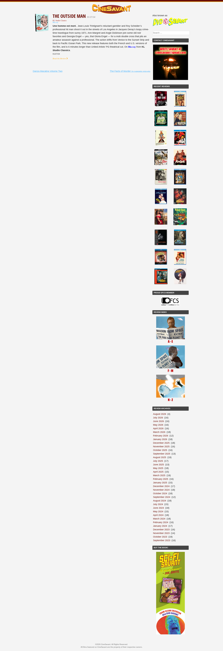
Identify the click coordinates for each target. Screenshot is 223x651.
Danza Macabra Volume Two (47, 71)
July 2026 (158, 417)
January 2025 (160, 482)
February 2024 (160, 522)
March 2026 (159, 432)
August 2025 (159, 457)
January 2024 (160, 526)
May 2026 (158, 425)
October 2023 (160, 536)
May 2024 (158, 511)
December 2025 (161, 443)
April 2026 (158, 428)
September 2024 (161, 497)
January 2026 (160, 439)
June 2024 (158, 508)
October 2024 (160, 493)
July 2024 (158, 504)
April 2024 (158, 515)
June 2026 (158, 421)
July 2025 (158, 461)
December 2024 (161, 486)
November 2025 (161, 446)
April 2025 (158, 471)
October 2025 (160, 450)
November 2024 (161, 490)
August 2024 (159, 500)
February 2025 (160, 479)
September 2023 (161, 540)
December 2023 (161, 529)
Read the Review (59, 58)
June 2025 (158, 464)
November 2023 (161, 533)
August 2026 (159, 414)
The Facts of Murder (130, 71)
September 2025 (161, 453)
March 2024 (159, 518)
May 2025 (158, 468)
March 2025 (159, 475)
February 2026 (160, 435)
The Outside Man (70, 16)
